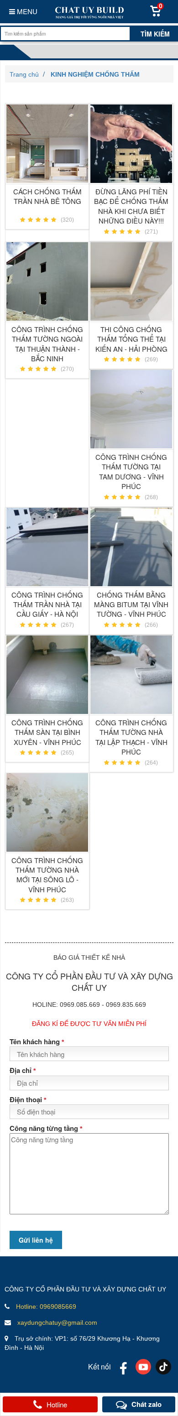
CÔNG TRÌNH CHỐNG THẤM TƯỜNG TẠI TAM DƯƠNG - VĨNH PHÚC (131, 471)
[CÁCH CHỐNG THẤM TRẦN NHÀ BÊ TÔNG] (47, 143)
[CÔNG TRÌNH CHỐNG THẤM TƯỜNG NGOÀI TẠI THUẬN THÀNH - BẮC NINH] (47, 281)
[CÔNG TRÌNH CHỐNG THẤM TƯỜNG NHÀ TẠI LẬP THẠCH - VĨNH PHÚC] (131, 674)
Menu (26, 11)
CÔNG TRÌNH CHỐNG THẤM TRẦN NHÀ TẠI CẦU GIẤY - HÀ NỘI (47, 604)
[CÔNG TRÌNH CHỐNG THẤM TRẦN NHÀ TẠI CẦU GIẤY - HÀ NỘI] (47, 547)
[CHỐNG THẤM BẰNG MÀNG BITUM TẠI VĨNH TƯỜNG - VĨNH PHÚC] (131, 547)
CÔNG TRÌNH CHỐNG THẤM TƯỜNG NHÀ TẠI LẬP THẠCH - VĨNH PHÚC (131, 737)
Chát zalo (146, 1404)
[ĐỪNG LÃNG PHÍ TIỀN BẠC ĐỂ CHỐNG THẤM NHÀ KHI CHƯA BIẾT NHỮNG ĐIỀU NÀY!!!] (131, 143)
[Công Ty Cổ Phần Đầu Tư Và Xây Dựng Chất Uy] (89, 12)
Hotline (57, 1404)
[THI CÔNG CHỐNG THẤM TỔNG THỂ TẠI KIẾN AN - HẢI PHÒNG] (131, 281)
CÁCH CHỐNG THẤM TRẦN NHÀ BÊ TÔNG (47, 196)
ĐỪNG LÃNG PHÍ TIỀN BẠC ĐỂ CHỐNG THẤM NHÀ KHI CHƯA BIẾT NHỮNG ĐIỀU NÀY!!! (131, 206)
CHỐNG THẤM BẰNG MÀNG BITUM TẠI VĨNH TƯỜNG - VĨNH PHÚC (131, 604)
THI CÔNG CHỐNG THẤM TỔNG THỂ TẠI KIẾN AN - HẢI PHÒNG (131, 339)
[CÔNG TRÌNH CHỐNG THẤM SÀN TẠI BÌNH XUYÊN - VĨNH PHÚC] (47, 674)
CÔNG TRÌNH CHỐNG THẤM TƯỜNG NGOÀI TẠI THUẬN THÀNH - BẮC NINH (47, 343)
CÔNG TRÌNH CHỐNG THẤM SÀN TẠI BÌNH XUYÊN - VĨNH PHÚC (47, 732)
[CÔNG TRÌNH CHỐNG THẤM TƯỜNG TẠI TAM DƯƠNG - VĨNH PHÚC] (131, 409)
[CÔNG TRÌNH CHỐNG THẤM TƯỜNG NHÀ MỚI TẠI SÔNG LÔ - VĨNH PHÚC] (47, 812)
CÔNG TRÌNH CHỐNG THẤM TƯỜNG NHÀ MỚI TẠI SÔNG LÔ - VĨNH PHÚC (47, 874)
